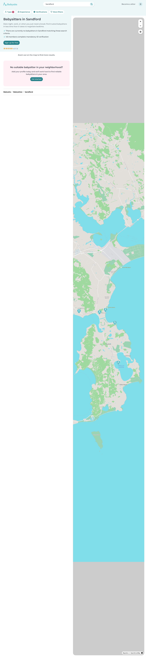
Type (10, 12)
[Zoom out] (140, 26)
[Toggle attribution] (142, 653)
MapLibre (125, 653)
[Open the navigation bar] (141, 4)
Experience (25, 12)
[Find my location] (140, 32)
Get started (36, 79)
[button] (105, 310)
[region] (108, 336)
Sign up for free (11, 43)
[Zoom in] (140, 21)
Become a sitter (128, 4)
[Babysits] (10, 4)
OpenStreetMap (135, 653)
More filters (57, 12)
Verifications (41, 12)
